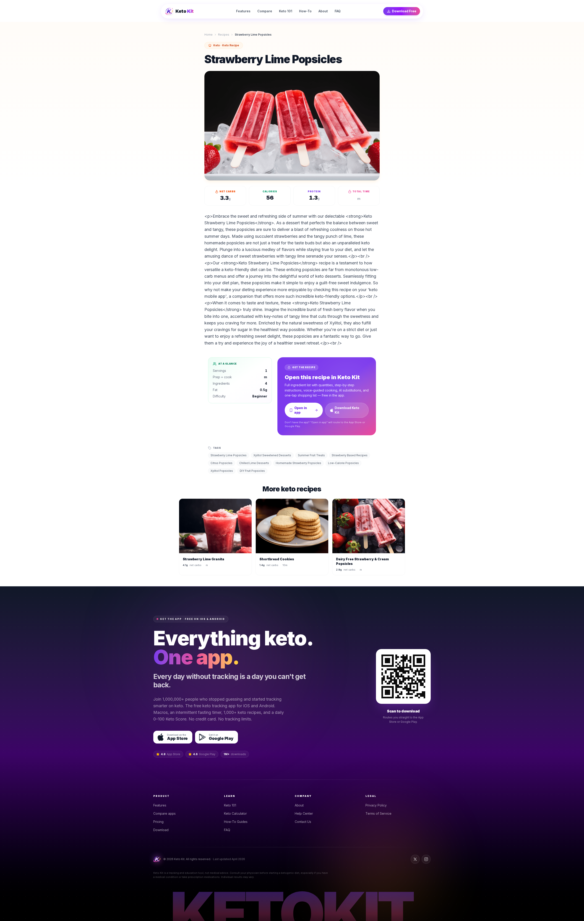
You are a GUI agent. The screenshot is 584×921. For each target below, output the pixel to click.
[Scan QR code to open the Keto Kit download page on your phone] (403, 676)
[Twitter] (415, 859)
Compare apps (164, 813)
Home (208, 34)
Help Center (304, 813)
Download (161, 830)
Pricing (158, 822)
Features (159, 805)
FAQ (227, 830)
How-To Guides (236, 822)
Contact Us (303, 822)
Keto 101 (230, 805)
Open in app (300, 410)
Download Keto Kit (347, 410)
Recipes (223, 34)
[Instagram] (426, 859)
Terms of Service (378, 813)
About (299, 805)
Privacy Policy (376, 805)
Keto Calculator (235, 813)
